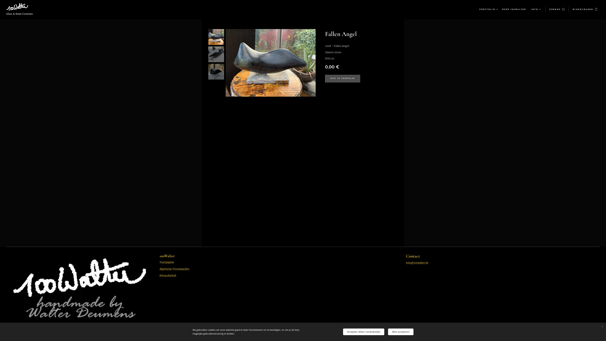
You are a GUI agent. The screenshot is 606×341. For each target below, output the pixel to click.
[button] (557, 10)
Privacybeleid (168, 275)
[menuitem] (489, 10)
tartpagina (167, 262)
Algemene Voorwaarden (174, 268)
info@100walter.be (417, 262)
